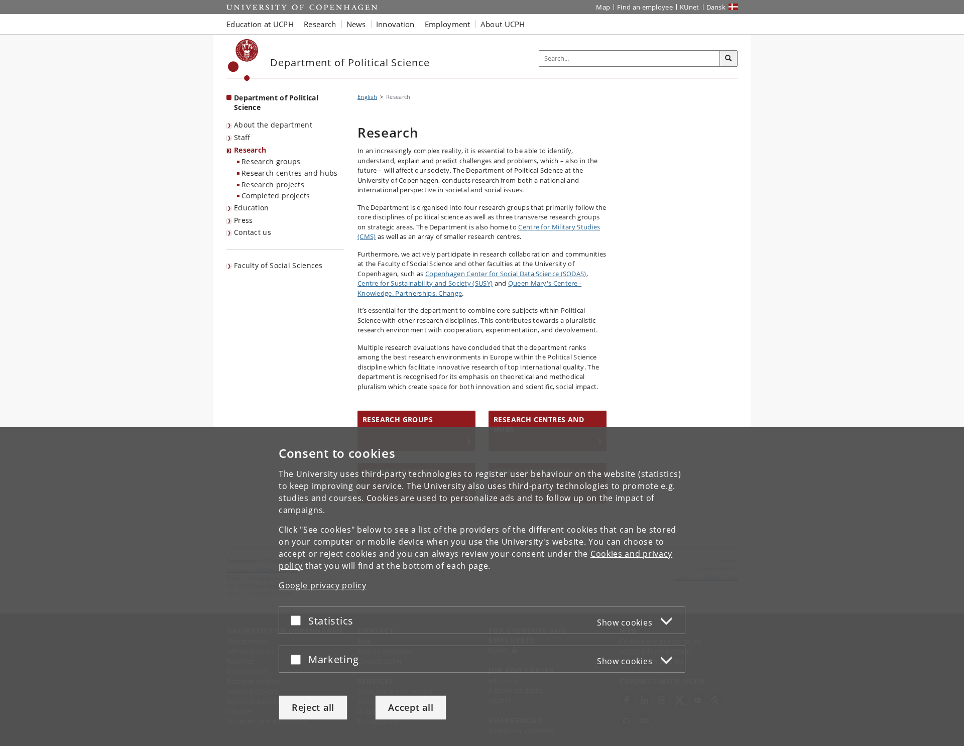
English (367, 96)
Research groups (271, 161)
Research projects (273, 184)
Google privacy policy (323, 585)
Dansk (716, 7)
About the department (273, 125)
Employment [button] (447, 24)
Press (243, 220)
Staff (242, 137)
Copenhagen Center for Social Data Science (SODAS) (505, 273)
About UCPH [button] (502, 24)
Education (251, 207)
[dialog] (482, 586)
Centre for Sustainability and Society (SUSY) (425, 283)
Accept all (410, 707)
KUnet (689, 7)
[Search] (728, 58)
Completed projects (276, 195)
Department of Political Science (276, 102)
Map (603, 7)
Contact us (252, 232)
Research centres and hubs (290, 173)
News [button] (356, 24)
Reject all (313, 707)
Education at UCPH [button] (260, 24)
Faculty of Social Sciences (278, 265)
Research (250, 150)
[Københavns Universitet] (243, 60)
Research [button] (320, 24)
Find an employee (645, 7)
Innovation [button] (395, 24)
